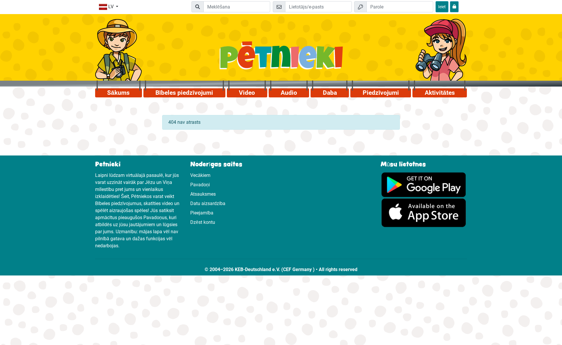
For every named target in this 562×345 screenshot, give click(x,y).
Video (247, 92)
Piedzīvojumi (381, 92)
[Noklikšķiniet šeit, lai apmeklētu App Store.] (424, 212)
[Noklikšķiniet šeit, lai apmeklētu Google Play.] (424, 184)
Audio (289, 92)
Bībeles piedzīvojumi (184, 92)
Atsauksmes (203, 194)
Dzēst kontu (202, 222)
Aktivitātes (440, 92)
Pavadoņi (200, 184)
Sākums (118, 92)
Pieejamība (201, 213)
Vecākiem (200, 175)
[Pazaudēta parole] (454, 6)
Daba (330, 92)
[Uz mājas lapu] (281, 59)
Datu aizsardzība (207, 203)
